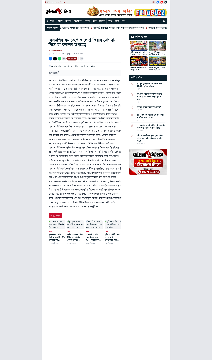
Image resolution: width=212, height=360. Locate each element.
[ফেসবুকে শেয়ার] (50, 58)
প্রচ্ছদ (52, 21)
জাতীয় (60, 21)
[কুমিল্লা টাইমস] (58, 11)
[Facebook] (157, 2)
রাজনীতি (68, 21)
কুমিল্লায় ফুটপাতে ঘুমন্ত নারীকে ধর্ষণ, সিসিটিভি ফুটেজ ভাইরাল (149, 85)
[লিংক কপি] (64, 58)
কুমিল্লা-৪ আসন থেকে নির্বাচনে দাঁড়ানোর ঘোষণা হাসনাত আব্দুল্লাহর (75, 237)
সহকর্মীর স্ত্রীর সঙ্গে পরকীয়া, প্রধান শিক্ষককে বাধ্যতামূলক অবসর (107, 27)
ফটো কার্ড (73, 58)
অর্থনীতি (87, 21)
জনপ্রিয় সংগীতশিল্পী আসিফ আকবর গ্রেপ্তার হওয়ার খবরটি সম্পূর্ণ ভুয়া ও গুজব (149, 97)
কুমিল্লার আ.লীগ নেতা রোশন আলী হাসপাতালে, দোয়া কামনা (112, 237)
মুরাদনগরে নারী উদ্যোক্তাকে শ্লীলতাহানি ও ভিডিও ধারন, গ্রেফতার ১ (150, 116)
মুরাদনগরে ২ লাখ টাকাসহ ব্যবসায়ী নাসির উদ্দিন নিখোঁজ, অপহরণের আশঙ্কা (57, 237)
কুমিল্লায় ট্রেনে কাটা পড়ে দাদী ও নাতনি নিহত (155, 27)
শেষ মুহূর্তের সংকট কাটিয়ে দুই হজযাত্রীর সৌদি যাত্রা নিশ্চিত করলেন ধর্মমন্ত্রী (151, 126)
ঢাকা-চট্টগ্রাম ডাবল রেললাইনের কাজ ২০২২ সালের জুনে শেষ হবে (92, 237)
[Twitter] (165, 2)
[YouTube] (161, 2)
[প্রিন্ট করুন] (81, 58)
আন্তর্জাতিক (78, 21)
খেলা (94, 21)
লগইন (153, 2)
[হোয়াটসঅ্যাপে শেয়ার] (59, 58)
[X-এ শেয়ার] (55, 58)
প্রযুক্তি (110, 21)
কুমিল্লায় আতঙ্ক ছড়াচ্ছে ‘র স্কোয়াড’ (149, 107)
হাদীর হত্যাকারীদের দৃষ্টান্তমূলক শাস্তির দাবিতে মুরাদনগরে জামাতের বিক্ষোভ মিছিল (150, 138)
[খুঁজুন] (164, 21)
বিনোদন (102, 21)
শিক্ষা (117, 21)
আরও (124, 21)
